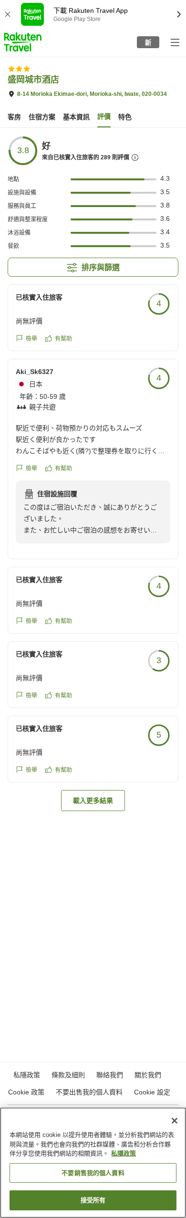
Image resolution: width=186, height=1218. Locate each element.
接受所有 (93, 1200)
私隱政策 (123, 1153)
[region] (93, 1162)
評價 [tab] (104, 116)
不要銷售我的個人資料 (93, 1172)
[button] (22, 42)
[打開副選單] (174, 42)
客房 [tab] (14, 117)
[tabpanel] (93, 473)
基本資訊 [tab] (76, 117)
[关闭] (174, 1120)
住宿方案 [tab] (42, 117)
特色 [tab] (125, 117)
